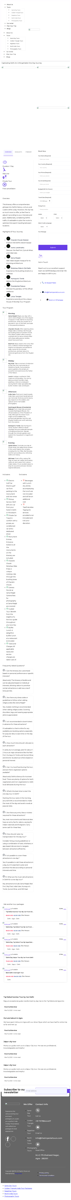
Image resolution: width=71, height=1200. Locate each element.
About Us (10, 4)
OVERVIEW (8, 152)
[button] (18, 673)
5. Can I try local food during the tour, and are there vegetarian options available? (18, 769)
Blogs (9, 28)
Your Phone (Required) (44, 172)
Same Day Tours (16, 10)
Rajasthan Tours (16, 15)
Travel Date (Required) (44, 197)
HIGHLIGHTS (18, 152)
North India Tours (16, 18)
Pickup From (41, 206)
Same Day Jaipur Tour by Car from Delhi (19, 957)
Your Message (42, 231)
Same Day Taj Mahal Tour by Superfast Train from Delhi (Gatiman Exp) (20, 942)
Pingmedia (18, 1173)
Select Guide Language (45, 223)
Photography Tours (17, 20)
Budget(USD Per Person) (45, 189)
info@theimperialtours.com (49, 1138)
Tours (9, 7)
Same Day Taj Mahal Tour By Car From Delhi (20, 927)
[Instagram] (13, 1138)
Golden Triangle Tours (17, 12)
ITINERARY (29, 152)
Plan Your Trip (11, 26)
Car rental (10, 23)
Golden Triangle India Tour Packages (18, 1188)
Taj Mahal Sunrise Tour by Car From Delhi (20, 912)
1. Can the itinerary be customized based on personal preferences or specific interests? (18, 673)
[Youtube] (7, 1144)
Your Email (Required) (44, 180)
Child (55, 214)
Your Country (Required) (45, 164)
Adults (40, 214)
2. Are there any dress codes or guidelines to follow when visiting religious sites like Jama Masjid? (15, 700)
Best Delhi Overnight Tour (15, 973)
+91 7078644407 (43, 1121)
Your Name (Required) (44, 156)
